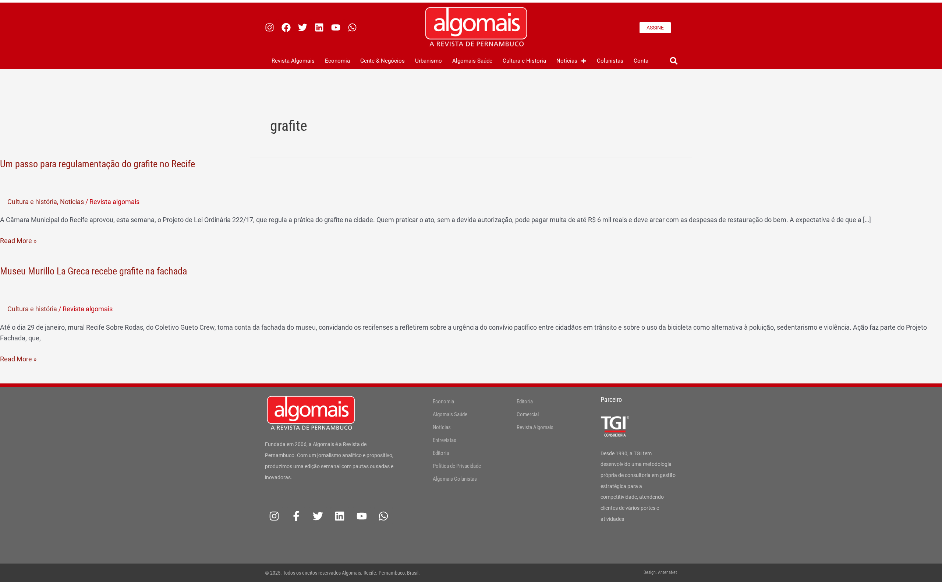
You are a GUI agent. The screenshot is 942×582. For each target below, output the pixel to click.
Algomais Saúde (472, 60)
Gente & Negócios (382, 60)
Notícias (566, 60)
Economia (337, 60)
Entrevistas (444, 440)
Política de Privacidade (457, 466)
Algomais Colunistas (455, 479)
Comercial (528, 414)
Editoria (441, 453)
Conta (641, 60)
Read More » (18, 240)
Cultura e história (32, 202)
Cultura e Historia (524, 60)
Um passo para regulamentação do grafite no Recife (97, 163)
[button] (673, 61)
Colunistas (610, 60)
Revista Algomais (293, 60)
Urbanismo (428, 60)
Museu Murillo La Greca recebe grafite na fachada (93, 271)
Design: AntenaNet (660, 572)
